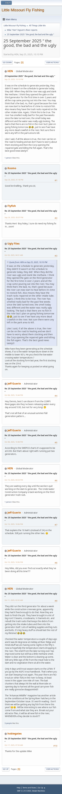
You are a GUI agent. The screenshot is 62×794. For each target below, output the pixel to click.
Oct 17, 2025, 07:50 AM (14, 745)
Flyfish (11, 206)
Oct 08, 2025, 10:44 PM (14, 395)
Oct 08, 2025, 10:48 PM (14, 442)
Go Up (5, 769)
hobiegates (14, 733)
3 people (8, 723)
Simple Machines (38, 791)
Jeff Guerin (14, 383)
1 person (8, 158)
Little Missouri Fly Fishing (23, 10)
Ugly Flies (13, 243)
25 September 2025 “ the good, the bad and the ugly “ (30, 76)
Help (19, 787)
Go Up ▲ (41, 787)
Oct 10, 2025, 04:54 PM (14, 480)
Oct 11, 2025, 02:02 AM (14, 600)
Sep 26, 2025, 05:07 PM (14, 217)
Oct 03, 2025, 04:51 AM (14, 255)
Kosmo (11, 168)
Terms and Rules (29, 787)
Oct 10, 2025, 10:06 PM (14, 524)
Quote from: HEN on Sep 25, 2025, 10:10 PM (28, 262)
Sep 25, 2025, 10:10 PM (14, 79)
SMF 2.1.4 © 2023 (24, 791)
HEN (10, 71)
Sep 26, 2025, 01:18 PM (14, 179)
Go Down (7, 62)
